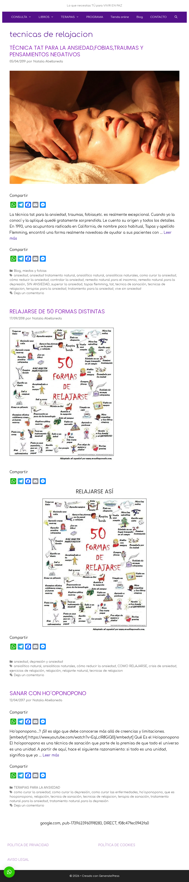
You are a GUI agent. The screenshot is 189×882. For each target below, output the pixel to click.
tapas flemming (96, 284)
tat (111, 284)
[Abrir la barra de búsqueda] (175, 17)
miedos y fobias (35, 271)
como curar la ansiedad (158, 275)
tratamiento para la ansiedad (90, 288)
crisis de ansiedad (162, 666)
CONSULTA (19, 17)
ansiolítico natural (90, 275)
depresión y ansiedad (46, 661)
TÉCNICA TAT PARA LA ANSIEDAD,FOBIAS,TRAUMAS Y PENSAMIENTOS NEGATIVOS (76, 51)
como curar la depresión (71, 792)
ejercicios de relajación (27, 670)
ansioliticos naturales (122, 275)
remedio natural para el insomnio (111, 280)
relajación (53, 670)
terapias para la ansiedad (46, 288)
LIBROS (44, 17)
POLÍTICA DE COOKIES (116, 845)
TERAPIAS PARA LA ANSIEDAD (37, 787)
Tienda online (120, 17)
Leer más (51, 755)
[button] (9, 872)
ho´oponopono (151, 792)
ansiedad (21, 275)
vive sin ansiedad (128, 288)
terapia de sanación (133, 796)
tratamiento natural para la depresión (79, 801)
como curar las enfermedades (115, 792)
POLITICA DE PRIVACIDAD (28, 845)
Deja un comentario (29, 293)
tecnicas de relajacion (106, 670)
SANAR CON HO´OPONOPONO (48, 693)
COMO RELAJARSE (132, 666)
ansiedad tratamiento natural (52, 275)
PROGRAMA (94, 17)
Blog (139, 17)
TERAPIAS (68, 17)
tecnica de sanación (130, 284)
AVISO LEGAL (18, 860)
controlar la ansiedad (67, 280)
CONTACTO (158, 17)
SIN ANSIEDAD (38, 284)
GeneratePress (109, 876)
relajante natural (75, 670)
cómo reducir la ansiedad (29, 280)
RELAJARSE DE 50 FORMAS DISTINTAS (57, 311)
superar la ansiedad (66, 284)
